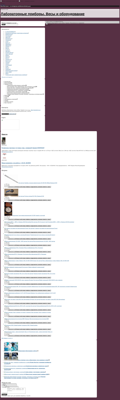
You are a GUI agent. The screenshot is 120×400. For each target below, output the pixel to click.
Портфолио (7, 81)
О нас (5, 97)
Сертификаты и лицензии (10, 99)
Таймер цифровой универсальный (36, 267)
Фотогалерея (7, 82)
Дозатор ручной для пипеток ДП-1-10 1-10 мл (44, 273)
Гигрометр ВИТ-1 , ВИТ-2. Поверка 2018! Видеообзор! (61, 222)
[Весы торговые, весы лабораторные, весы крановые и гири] (11, 360)
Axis (7, 41)
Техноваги (8, 35)
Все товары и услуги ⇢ (7, 338)
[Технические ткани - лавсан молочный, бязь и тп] (16, 331)
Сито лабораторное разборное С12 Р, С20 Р (45, 293)
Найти (3, 24)
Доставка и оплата (8, 101)
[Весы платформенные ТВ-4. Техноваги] (14, 247)
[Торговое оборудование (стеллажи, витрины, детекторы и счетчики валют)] (22, 376)
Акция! (29, 6)
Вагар (7, 48)
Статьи (6, 96)
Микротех (8, 45)
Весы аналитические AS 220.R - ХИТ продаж (44, 241)
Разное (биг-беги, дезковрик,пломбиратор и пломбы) (19, 87)
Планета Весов (9, 52)
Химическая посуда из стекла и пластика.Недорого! (42, 234)
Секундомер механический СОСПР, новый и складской (31, 215)
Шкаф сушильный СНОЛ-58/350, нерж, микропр (50, 280)
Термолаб (8, 69)
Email (3, 385)
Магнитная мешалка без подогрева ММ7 (39, 318)
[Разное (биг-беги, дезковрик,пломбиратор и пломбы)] (17, 362)
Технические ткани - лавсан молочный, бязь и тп (40, 331)
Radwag (7, 42)
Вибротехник (9, 34)
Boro (7, 73)
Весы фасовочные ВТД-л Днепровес (37, 254)
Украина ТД (8, 59)
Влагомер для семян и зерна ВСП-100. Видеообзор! (52, 299)
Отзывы (6, 100)
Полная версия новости (7, 151)
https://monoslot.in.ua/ (35, 110)
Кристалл (8, 60)
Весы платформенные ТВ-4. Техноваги (33, 247)
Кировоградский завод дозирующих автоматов (17, 33)
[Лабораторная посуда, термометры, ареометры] (15, 368)
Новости (6, 95)
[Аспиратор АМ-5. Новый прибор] (12, 325)
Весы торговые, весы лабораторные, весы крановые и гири (21, 86)
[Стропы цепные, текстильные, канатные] (14, 372)
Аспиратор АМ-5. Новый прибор (29, 325)
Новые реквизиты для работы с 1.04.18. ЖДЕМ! (16, 163)
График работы (12, 113)
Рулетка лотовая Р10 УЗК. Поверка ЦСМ (34, 196)
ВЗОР (7, 47)
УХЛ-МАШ (8, 65)
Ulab (7, 66)
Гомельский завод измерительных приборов (16, 74)
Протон (7, 56)
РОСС (7, 58)
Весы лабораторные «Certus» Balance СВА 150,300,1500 (55, 260)
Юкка (7, 55)
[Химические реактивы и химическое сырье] (15, 366)
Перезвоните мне (29, 186)
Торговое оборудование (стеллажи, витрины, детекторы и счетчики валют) (25, 94)
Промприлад (9, 38)
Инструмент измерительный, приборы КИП (17, 92)
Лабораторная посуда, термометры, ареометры (18, 90)
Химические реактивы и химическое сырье (17, 89)
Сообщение (4, 393)
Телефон (4, 387)
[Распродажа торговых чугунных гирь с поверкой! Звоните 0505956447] (3, 143)
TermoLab (8, 40)
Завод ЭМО (8, 72)
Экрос (7, 63)
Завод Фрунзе (9, 54)
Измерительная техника (11, 70)
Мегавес (8, 51)
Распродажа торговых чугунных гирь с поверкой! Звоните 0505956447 (23, 148)
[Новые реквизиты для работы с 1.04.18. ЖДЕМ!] (4, 159)
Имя (3, 384)
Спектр (7, 49)
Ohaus (7, 67)
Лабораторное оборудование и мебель (16, 85)
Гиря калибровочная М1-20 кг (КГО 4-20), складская (49, 305)
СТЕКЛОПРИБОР (10, 31)
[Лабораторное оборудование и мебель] (11, 350)
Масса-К (8, 37)
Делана (7, 62)
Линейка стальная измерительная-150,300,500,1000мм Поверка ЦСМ (40, 182)
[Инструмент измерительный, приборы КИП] (15, 374)
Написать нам (5, 113)
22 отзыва (3, 4)
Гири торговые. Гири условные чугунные (41, 312)
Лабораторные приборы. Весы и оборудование (43, 14)
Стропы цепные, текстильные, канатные (16, 91)
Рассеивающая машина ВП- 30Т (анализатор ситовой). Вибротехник (60, 286)
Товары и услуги (8, 84)
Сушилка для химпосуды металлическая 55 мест (46, 228)
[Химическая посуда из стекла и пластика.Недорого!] (17, 234)
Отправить (4, 394)
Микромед (8, 44)
